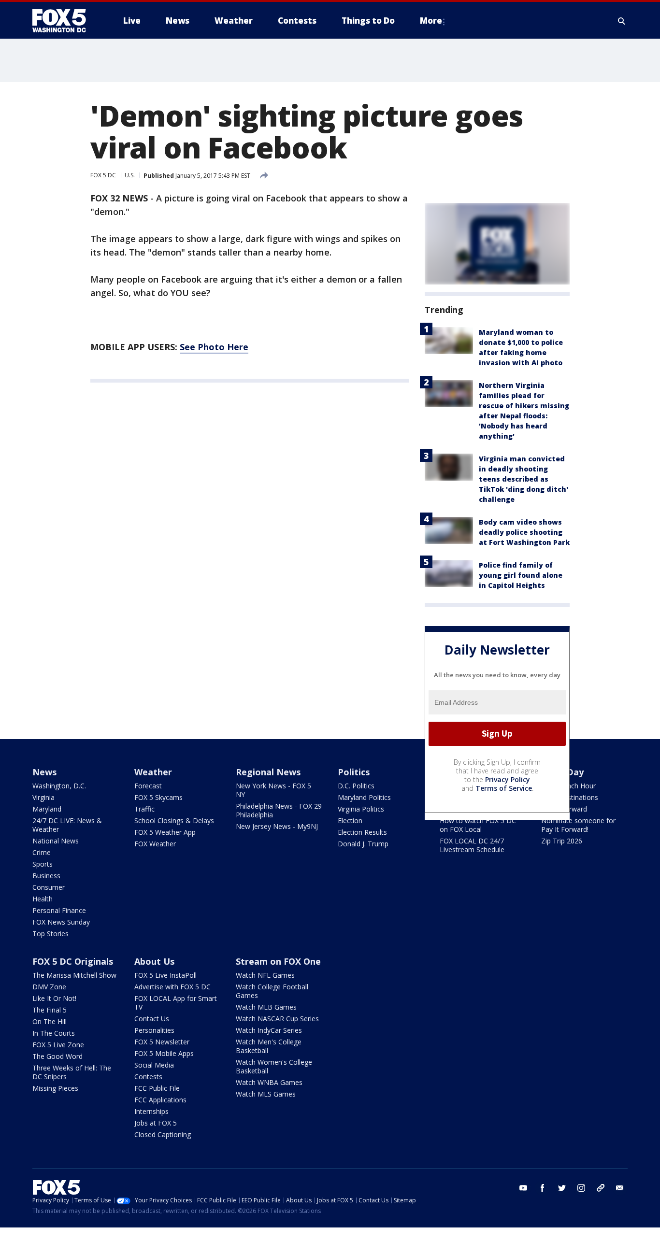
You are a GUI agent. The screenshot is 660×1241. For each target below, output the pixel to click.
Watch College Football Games (272, 991)
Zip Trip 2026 (561, 840)
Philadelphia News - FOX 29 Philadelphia (279, 810)
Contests (148, 1076)
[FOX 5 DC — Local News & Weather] (64, 20)
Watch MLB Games (266, 1007)
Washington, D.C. (59, 785)
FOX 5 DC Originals (72, 961)
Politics (354, 772)
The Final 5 (49, 1009)
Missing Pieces (55, 1088)
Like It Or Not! (54, 998)
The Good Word (57, 1056)
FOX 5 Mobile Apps (164, 1053)
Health (42, 898)
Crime (41, 852)
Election (350, 820)
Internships (151, 1111)
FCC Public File (157, 1088)
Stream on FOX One (278, 961)
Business (46, 875)
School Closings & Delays (174, 820)
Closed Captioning (162, 1134)
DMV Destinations (569, 797)
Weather (153, 772)
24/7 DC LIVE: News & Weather (67, 825)
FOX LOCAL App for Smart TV (175, 1003)
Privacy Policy (507, 779)
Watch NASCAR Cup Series (277, 1018)
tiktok (600, 1188)
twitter (562, 1188)
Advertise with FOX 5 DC (172, 986)
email (620, 1188)
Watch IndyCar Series (269, 1030)
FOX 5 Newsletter (161, 1041)
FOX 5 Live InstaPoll (165, 975)
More (431, 20)
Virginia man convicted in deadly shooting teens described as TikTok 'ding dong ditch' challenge (523, 479)
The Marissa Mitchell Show (74, 975)
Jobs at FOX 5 (155, 1122)
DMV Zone (49, 986)
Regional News (268, 772)
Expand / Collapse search (622, 21)
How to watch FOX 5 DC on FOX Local (478, 825)
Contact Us (151, 1018)
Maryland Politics (364, 797)
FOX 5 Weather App (165, 832)
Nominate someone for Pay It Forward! (578, 825)
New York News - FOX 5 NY (273, 790)
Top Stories (50, 933)
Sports (42, 864)
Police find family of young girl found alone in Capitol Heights (520, 575)
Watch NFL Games (265, 975)
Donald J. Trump (363, 843)
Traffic (144, 808)
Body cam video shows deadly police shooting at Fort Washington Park (524, 532)
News (44, 772)
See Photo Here (214, 347)
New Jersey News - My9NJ (277, 826)
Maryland (46, 808)
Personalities (154, 1030)
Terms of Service (503, 788)
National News (55, 840)
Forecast (148, 785)
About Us (154, 961)
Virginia (43, 797)
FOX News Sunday (61, 922)
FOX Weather (155, 843)
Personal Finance (59, 910)
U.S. (130, 175)
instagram (581, 1188)
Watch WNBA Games (269, 1082)
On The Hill (49, 1021)
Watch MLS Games (266, 1093)
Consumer (48, 887)
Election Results (362, 832)
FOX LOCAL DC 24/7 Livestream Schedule (472, 845)
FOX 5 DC (103, 175)
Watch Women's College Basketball (274, 1066)
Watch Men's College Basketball (268, 1046)
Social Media (154, 1065)
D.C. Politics (356, 785)
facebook (542, 1188)
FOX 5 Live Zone (58, 1044)
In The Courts (53, 1033)
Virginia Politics (361, 808)
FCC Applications (160, 1099)
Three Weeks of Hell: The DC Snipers (71, 1072)
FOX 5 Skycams (158, 797)
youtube (523, 1188)
